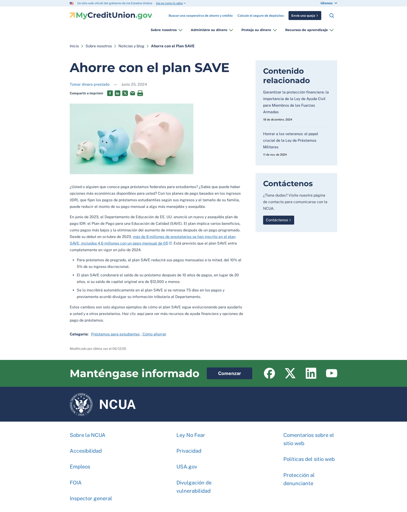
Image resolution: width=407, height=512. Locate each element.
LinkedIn (117, 93)
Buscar (331, 15)
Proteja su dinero (256, 30)
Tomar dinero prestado (90, 84)
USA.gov (186, 467)
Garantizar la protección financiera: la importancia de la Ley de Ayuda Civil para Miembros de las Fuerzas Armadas (296, 102)
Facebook (110, 93)
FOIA (76, 483)
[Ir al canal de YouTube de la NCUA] (331, 373)
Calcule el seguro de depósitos (260, 15)
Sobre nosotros (164, 30)
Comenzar (224, 371)
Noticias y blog (131, 46)
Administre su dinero (209, 30)
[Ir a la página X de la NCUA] (290, 373)
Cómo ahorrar (154, 334)
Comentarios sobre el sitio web (308, 439)
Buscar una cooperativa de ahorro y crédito (201, 13)
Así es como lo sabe (169, 3)
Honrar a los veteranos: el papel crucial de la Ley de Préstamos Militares (290, 140)
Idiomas (327, 3)
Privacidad (188, 451)
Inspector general (91, 498)
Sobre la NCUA (88, 435)
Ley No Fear (190, 435)
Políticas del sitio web (309, 459)
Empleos (80, 467)
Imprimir (140, 93)
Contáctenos (277, 220)
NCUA (103, 402)
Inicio (74, 46)
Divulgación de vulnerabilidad (194, 487)
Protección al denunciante (299, 479)
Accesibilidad (86, 451)
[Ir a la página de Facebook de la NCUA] (269, 373)
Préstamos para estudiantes (115, 334)
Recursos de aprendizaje (306, 30)
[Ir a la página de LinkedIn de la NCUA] (311, 373)
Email (132, 93)
